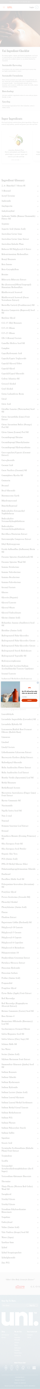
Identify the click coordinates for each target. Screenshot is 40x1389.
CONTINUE (29, 700)
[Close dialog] (38, 683)
